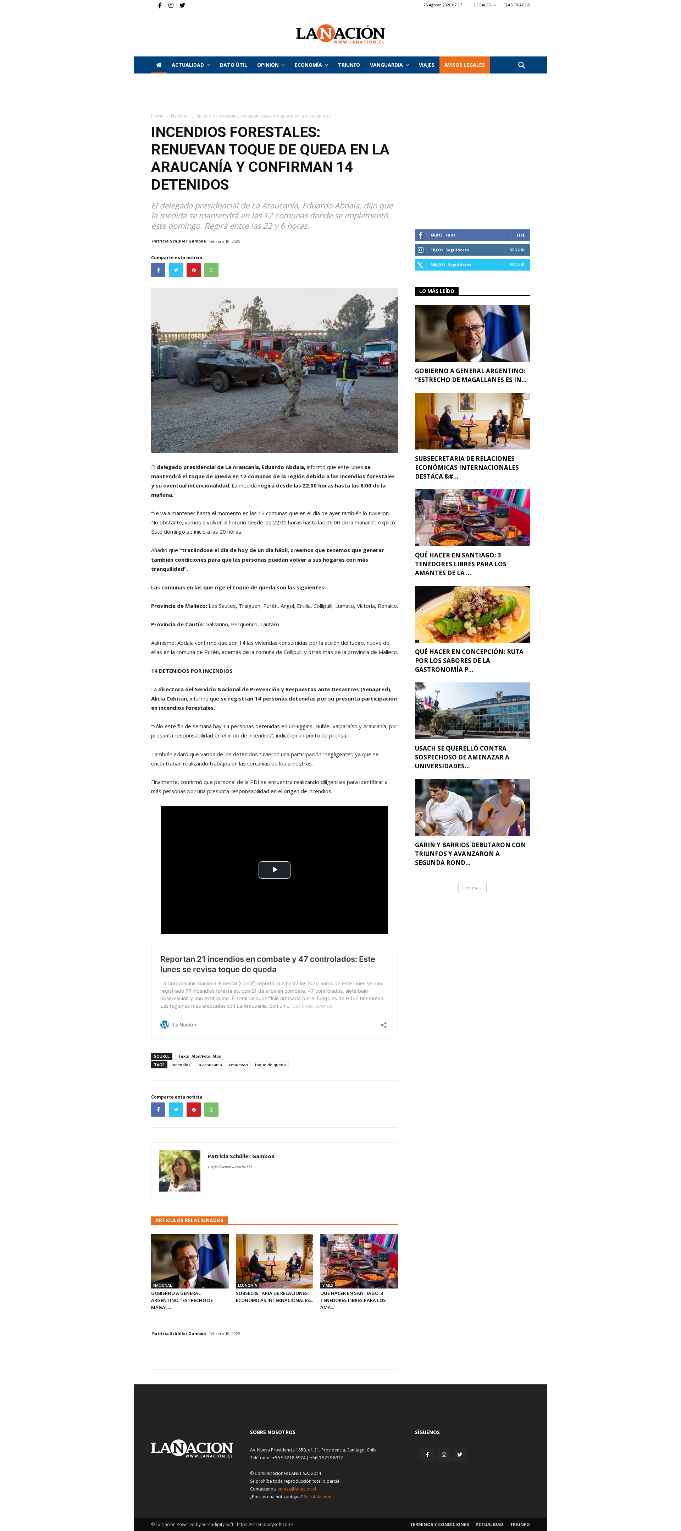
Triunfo (349, 64)
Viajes (327, 1285)
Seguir (517, 249)
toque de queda (270, 1064)
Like (521, 235)
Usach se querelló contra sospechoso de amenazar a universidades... (462, 757)
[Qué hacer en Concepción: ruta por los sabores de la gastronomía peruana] (472, 614)
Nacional (180, 116)
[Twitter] (180, 5)
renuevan (238, 1064)
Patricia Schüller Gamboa (179, 241)
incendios (181, 1064)
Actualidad (188, 64)
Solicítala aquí (317, 1497)
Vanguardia (386, 64)
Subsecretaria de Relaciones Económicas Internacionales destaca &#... (467, 467)
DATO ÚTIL (233, 64)
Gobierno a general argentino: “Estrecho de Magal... (182, 1300)
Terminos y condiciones (439, 1524)
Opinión (268, 64)
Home (157, 116)
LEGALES (483, 4)
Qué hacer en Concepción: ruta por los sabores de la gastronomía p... (469, 661)
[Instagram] (168, 5)
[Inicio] (159, 64)
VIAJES (426, 64)
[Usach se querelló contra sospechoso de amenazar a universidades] (472, 710)
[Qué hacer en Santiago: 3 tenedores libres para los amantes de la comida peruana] (359, 1261)
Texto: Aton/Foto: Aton (199, 1056)
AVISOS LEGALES (464, 64)
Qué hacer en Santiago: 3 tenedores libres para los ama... (353, 1300)
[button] (521, 65)
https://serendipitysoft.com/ (265, 1524)
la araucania (210, 1064)
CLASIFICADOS (516, 4)
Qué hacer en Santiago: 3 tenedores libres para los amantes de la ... (460, 564)
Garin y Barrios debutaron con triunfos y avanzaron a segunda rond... (470, 854)
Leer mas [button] (471, 888)
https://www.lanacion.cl (229, 1166)
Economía (308, 64)
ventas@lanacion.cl (297, 1489)
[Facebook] (156, 5)
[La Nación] (340, 34)
